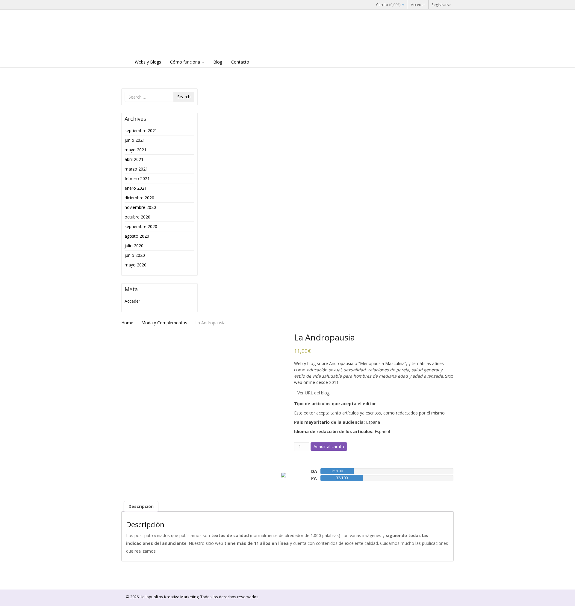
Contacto (240, 62)
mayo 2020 (135, 265)
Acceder (418, 4)
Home (127, 322)
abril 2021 (134, 159)
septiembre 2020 (141, 226)
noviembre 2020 (140, 207)
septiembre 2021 (141, 130)
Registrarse (441, 4)
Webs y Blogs (148, 62)
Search (183, 97)
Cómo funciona (185, 62)
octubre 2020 (137, 217)
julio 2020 (134, 245)
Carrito (388, 4)
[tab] (141, 506)
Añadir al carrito (329, 446)
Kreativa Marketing (181, 596)
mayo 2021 (135, 150)
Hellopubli (166, 37)
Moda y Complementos (164, 322)
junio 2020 (135, 255)
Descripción (141, 506)
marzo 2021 (136, 169)
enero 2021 (136, 188)
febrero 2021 (137, 178)
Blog (217, 62)
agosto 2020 (137, 236)
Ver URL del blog (313, 393)
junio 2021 (135, 140)
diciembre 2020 (139, 198)
